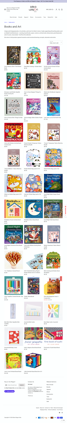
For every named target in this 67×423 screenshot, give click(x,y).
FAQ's (51, 407)
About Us (42, 407)
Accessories (38, 17)
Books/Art (50, 17)
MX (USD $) (49, 9)
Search (37, 407)
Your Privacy (60, 409)
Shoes (31, 17)
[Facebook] (59, 412)
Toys (44, 17)
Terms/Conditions (52, 409)
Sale (56, 17)
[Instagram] (62, 412)
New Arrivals (13, 17)
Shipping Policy (43, 409)
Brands (20, 17)
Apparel (26, 17)
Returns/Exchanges (58, 407)
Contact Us (47, 407)
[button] (65, 211)
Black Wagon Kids (17, 417)
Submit (22, 385)
